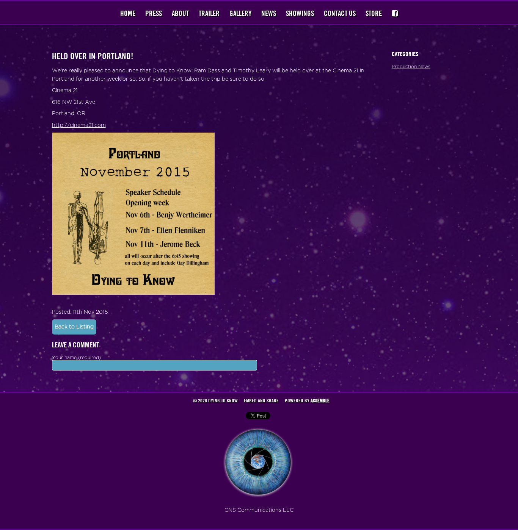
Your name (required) (76, 357)
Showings (300, 13)
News (268, 13)
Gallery (240, 13)
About (180, 13)
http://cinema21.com (79, 125)
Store (374, 13)
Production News (411, 66)
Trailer (209, 13)
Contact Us (340, 13)
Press (153, 13)
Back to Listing (74, 326)
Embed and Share (261, 400)
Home (127, 13)
